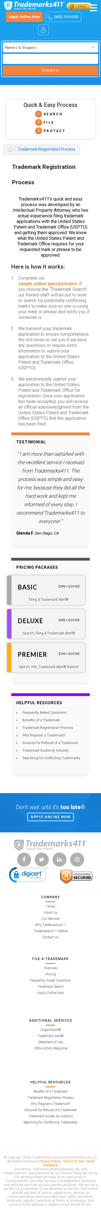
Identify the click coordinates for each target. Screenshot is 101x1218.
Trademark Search (50, 986)
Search (50, 70)
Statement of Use (50, 1042)
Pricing (50, 974)
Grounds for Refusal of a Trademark (50, 743)
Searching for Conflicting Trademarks (51, 758)
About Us (51, 912)
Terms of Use (73, 1161)
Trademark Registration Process (46, 149)
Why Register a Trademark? (43, 735)
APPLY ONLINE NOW (50, 817)
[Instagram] (77, 860)
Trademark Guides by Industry (45, 750)
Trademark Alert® (51, 1036)
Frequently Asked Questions (44, 713)
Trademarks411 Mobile (51, 931)
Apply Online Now (24, 17)
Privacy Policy (50, 1161)
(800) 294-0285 (66, 17)
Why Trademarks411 (50, 925)
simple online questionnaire (47, 283)
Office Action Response (50, 1048)
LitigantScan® (50, 1029)
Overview (50, 968)
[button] (28, 876)
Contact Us (50, 937)
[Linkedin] (59, 860)
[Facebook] (24, 860)
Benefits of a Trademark (41, 720)
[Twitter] (42, 860)
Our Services (51, 918)
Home (50, 906)
